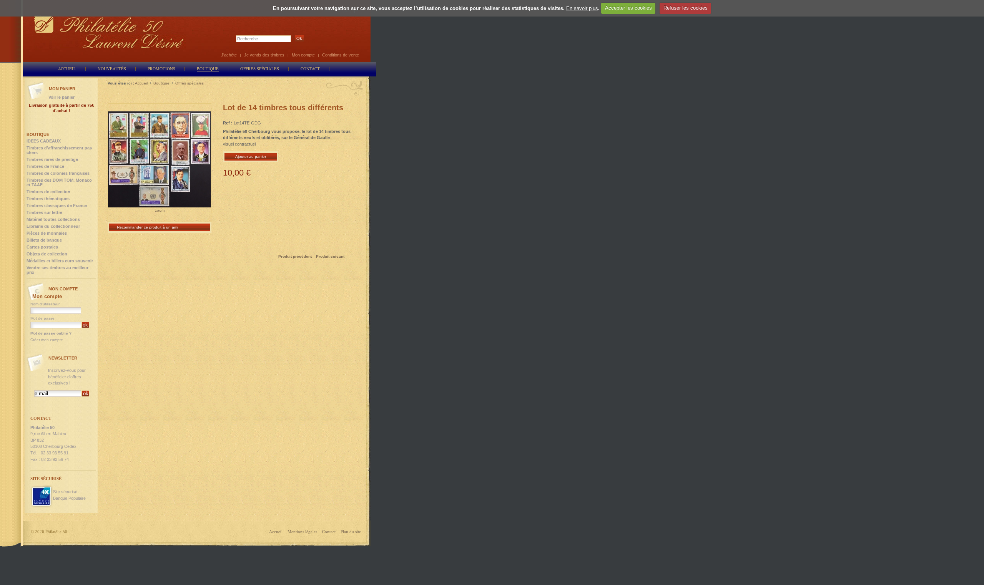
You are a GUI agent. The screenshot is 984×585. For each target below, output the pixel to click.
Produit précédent (295, 256)
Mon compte (303, 55)
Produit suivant (330, 256)
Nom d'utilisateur (45, 304)
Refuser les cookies (685, 8)
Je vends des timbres (264, 55)
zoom (160, 210)
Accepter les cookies (628, 8)
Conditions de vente (340, 55)
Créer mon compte (46, 340)
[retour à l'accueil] (109, 31)
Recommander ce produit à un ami (147, 227)
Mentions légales (302, 531)
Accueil (276, 531)
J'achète (229, 55)
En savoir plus (582, 8)
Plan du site (351, 531)
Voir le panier (61, 97)
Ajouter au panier (250, 156)
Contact (329, 531)
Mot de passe (42, 318)
